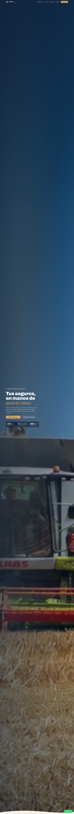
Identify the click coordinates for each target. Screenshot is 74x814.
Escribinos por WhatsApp (28, 417)
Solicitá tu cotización (13, 417)
